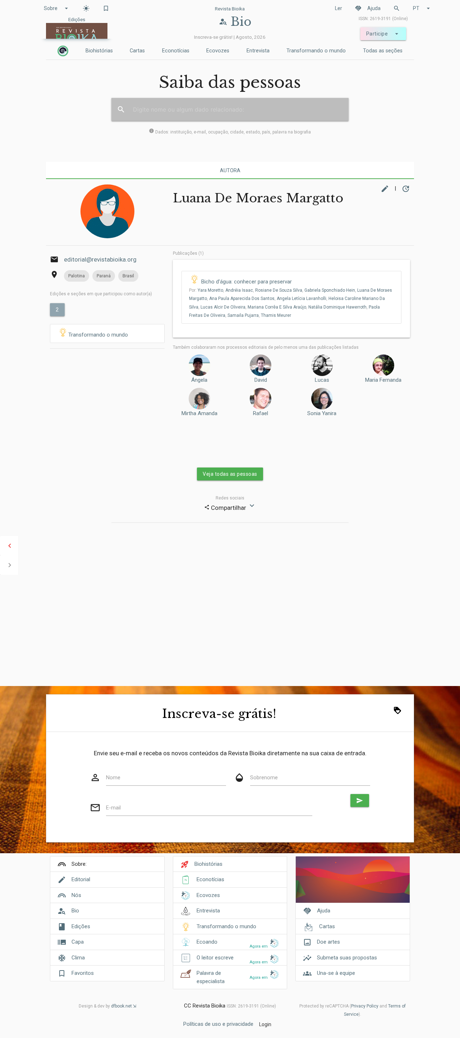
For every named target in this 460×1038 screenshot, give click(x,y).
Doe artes (328, 942)
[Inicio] (63, 51)
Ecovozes (217, 51)
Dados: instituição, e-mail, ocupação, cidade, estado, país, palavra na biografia (230, 132)
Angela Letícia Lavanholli (301, 298)
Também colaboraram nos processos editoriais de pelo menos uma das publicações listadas (266, 347)
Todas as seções (382, 51)
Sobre (57, 8)
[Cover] (352, 883)
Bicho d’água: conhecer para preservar (246, 281)
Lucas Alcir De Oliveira (223, 307)
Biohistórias (99, 51)
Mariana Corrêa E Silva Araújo (277, 307)
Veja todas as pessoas (230, 474)
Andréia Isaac (239, 290)
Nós (76, 895)
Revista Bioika (230, 8)
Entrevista (258, 51)
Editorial (81, 879)
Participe (383, 33)
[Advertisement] (107, 399)
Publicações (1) (188, 253)
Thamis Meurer (276, 315)
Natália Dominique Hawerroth (337, 307)
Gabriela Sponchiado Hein (329, 290)
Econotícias (175, 51)
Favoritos (83, 973)
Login (265, 1024)
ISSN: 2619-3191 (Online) (383, 18)
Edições (81, 926)
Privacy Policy (364, 1006)
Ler (338, 8)
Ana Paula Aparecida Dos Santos (242, 298)
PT (422, 8)
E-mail (113, 807)
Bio (75, 910)
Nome (113, 777)
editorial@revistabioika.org (100, 259)
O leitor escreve (215, 957)
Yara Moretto (210, 290)
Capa (78, 942)
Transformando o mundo (316, 51)
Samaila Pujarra (243, 315)
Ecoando (207, 942)
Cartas (137, 51)
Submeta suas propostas (347, 957)
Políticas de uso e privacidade (218, 1024)
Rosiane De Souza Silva (278, 290)
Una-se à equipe (336, 973)
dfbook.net (121, 1006)
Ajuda (368, 8)
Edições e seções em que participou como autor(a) (101, 293)
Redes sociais (230, 498)
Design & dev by (105, 1006)
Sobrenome (264, 777)
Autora (230, 170)
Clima (78, 957)
